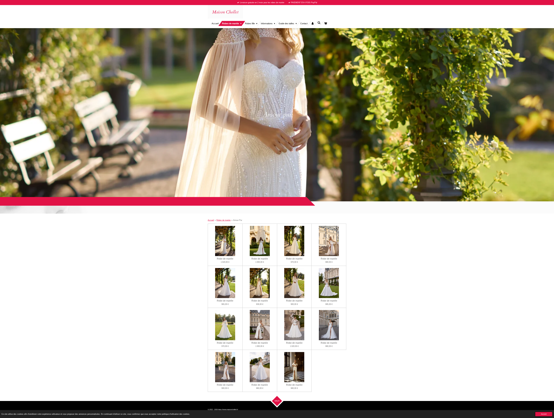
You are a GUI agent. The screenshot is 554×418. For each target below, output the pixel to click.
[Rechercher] (319, 23)
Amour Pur (237, 220)
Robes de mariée (223, 220)
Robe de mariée (225, 258)
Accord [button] (543, 414)
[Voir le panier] (325, 23)
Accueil (211, 220)
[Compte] (312, 23)
